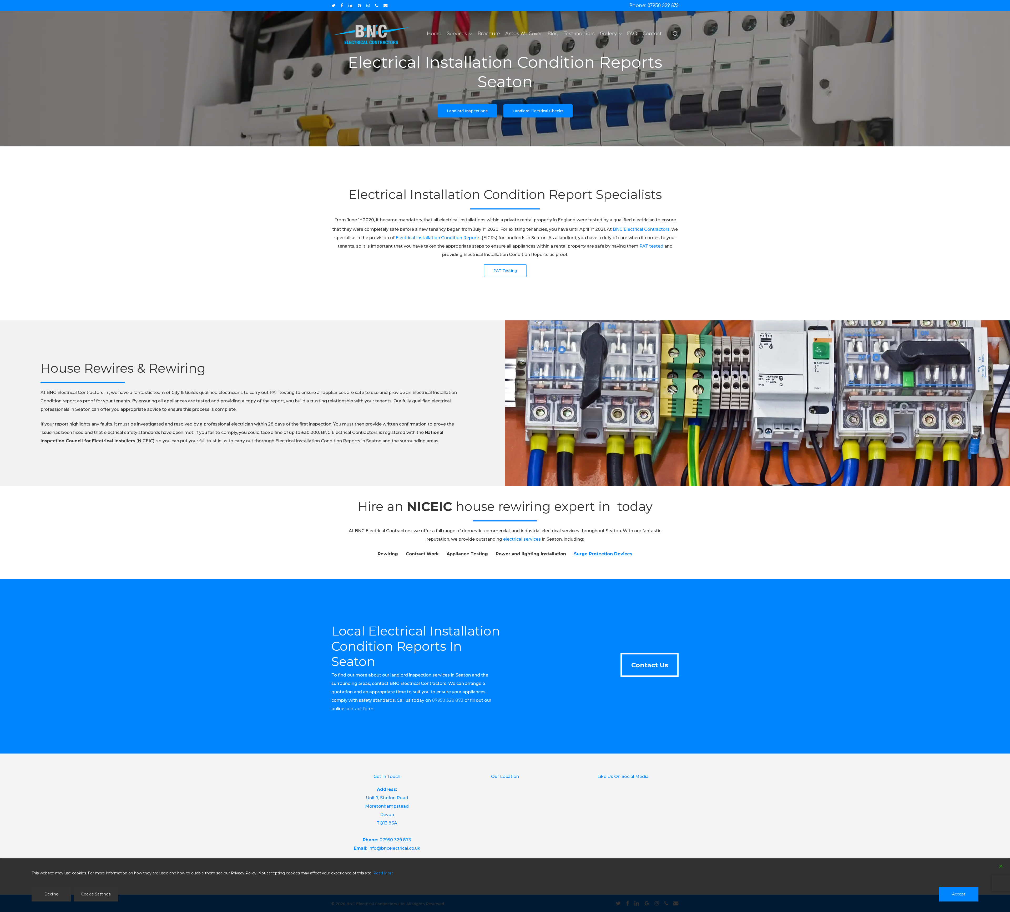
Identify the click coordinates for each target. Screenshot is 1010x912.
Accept (958, 894)
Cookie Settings (95, 894)
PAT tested (651, 246)
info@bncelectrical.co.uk (394, 848)
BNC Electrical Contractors (641, 229)
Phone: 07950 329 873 (654, 5)
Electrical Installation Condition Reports (438, 237)
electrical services (522, 539)
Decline (51, 894)
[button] (467, 110)
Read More (383, 873)
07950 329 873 (447, 700)
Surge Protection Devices (603, 553)
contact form (359, 708)
